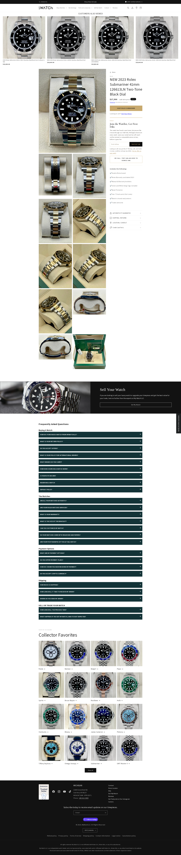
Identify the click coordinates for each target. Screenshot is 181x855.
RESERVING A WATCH (47, 483)
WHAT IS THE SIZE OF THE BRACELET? (53, 521)
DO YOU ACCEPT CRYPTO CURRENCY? (53, 574)
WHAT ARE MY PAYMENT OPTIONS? (52, 553)
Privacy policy (63, 836)
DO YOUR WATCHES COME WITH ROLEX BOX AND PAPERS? (60, 535)
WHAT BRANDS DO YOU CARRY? (51, 462)
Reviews (111, 796)
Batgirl (93, 669)
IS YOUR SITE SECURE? (48, 476)
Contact (111, 785)
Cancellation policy (129, 836)
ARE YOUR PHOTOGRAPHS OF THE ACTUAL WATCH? (58, 542)
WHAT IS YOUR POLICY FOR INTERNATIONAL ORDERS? (59, 455)
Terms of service (75, 836)
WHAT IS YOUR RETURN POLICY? (51, 441)
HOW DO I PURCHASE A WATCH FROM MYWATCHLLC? (58, 435)
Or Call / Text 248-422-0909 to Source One (126, 159)
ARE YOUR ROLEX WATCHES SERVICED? (53, 508)
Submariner (95, 763)
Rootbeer (94, 700)
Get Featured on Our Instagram (119, 799)
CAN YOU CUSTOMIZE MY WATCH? (52, 528)
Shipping (112, 102)
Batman (68, 669)
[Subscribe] (105, 813)
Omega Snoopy (70, 763)
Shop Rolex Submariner (126, 108)
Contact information (103, 836)
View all (90, 770)
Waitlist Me (136, 144)
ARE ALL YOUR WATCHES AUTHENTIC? (53, 501)
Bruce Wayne (70, 700)
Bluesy (67, 732)
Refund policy (52, 836)
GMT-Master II (122, 763)
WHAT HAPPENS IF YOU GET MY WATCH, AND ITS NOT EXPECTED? (63, 617)
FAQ (109, 791)
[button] (61, 8)
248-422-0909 (83, 798)
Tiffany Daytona (45, 763)
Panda (41, 669)
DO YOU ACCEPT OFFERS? (49, 448)
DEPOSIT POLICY (46, 490)
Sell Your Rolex (126, 114)
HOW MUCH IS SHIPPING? (49, 585)
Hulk (119, 700)
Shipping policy (88, 836)
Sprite (41, 700)
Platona (120, 732)
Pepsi (119, 669)
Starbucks (42, 732)
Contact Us (44, 2)
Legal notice (116, 836)
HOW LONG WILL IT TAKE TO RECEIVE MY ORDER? (57, 592)
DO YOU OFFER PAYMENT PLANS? (51, 560)
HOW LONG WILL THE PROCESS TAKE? (53, 610)
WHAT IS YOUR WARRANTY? (49, 514)
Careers (111, 802)
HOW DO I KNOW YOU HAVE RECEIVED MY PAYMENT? (58, 567)
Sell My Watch (135, 405)
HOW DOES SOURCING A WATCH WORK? (54, 469)
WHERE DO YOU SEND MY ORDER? (51, 599)
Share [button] (113, 72)
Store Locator (113, 788)
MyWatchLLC (86, 825)
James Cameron (97, 732)
